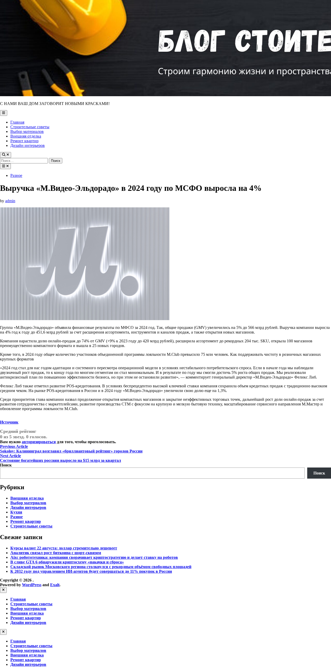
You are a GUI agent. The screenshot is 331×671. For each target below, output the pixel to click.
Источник (9, 422)
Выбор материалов (27, 131)
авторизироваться (39, 442)
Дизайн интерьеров (27, 145)
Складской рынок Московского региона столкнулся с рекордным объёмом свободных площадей (100, 566)
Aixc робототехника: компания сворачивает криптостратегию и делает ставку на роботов (94, 557)
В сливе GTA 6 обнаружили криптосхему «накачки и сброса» (67, 562)
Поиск (6, 465)
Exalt (54, 585)
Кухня (16, 512)
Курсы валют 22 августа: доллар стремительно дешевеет (63, 548)
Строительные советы (29, 127)
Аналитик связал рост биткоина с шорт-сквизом (55, 553)
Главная (17, 122)
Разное (16, 175)
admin (10, 201)
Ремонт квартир (24, 141)
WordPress (31, 585)
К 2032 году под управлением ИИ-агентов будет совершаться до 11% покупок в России (91, 571)
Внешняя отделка (25, 136)
